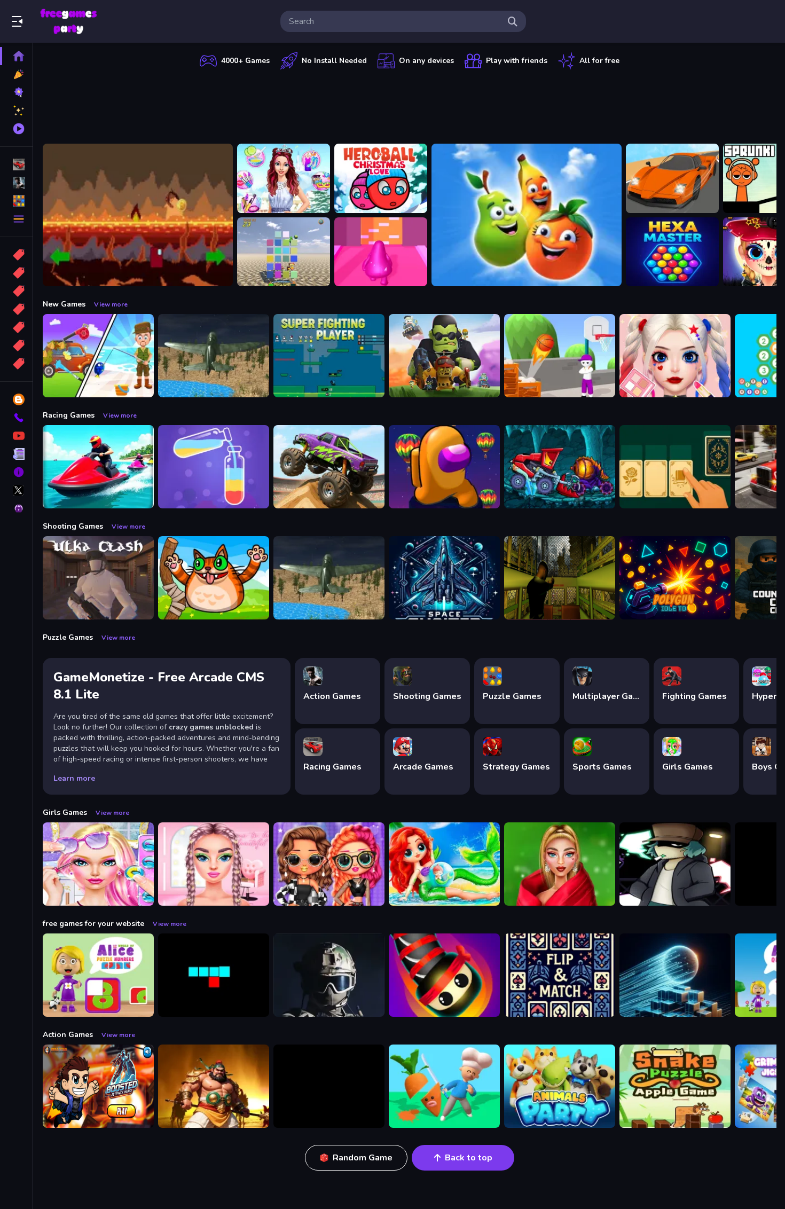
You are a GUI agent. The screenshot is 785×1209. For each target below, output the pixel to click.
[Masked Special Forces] (328, 975)
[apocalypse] (16, 309)
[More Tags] (16, 364)
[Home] (16, 56)
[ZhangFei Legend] (213, 1086)
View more (111, 304)
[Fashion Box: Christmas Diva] (559, 864)
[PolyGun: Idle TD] (675, 577)
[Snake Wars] (444, 975)
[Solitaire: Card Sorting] (675, 466)
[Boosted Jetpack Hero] (98, 1086)
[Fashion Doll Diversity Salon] (98, 864)
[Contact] (16, 418)
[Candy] (16, 255)
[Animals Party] (559, 1086)
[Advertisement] (409, 104)
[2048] (16, 327)
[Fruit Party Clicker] (526, 215)
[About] (16, 472)
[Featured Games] (16, 110)
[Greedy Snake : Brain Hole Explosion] (675, 1086)
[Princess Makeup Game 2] (675, 355)
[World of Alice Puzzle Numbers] (98, 975)
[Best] (16, 345)
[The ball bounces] (559, 355)
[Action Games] (16, 183)
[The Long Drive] (672, 178)
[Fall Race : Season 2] (444, 466)
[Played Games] (16, 129)
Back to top (468, 1158)
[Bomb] (16, 291)
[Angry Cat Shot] (213, 577)
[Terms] (16, 454)
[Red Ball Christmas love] (380, 178)
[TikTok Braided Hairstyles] (213, 864)
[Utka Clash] (98, 577)
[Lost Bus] (559, 577)
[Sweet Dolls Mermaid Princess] (444, 864)
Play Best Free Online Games (68, 21)
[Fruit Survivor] (444, 1086)
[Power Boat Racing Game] (98, 466)
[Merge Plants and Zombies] (444, 355)
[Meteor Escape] (138, 215)
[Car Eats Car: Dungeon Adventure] (559, 466)
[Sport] (16, 273)
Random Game (362, 1158)
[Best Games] (16, 92)
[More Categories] (16, 219)
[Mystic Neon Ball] (675, 975)
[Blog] (16, 399)
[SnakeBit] (213, 975)
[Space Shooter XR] (444, 577)
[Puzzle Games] (16, 201)
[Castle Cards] (559, 975)
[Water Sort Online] (213, 466)
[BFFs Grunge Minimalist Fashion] (328, 864)
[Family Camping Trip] (98, 355)
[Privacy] (16, 508)
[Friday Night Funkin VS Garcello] (675, 864)
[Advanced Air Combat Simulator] (213, 355)
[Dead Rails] (328, 1086)
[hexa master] (672, 252)
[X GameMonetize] (16, 490)
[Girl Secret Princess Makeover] (283, 178)
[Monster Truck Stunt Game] (328, 466)
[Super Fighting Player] (328, 355)
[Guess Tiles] (283, 252)
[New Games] (16, 74)
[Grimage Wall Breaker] (380, 252)
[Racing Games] (16, 164)
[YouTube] (16, 436)
